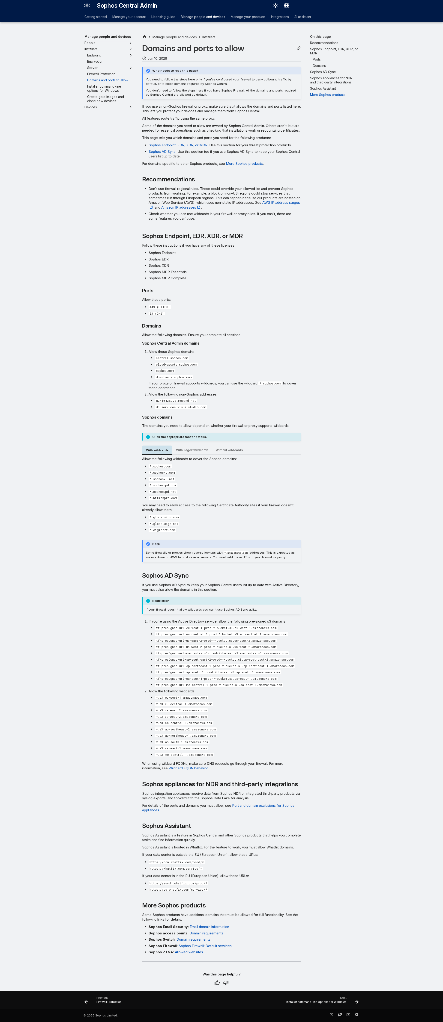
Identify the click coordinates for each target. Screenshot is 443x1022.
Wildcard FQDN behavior (188, 768)
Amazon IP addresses (178, 207)
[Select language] (286, 5)
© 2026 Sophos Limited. (101, 1015)
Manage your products (248, 17)
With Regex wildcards (192, 450)
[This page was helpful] (217, 983)
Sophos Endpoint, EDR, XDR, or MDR (178, 145)
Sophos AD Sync (162, 151)
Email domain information (209, 927)
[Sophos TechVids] (348, 1015)
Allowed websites (189, 952)
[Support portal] (340, 1015)
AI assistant (302, 17)
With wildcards (157, 450)
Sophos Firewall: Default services (205, 946)
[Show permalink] (298, 48)
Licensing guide (163, 17)
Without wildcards (229, 450)
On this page (320, 36)
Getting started (95, 17)
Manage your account (129, 17)
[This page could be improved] (226, 983)
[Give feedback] (356, 1015)
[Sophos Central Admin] (87, 5)
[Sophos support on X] (331, 1015)
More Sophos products (244, 163)
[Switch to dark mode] (275, 5)
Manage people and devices (203, 17)
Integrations (280, 17)
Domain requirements (206, 933)
